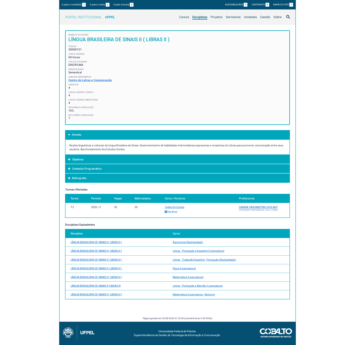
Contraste (260, 4)
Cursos (184, 17)
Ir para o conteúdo (73, 4)
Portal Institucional (90, 17)
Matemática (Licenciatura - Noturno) (194, 294)
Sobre (277, 17)
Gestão (265, 17)
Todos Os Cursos (174, 207)
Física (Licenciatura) (184, 268)
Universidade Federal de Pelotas (177, 331)
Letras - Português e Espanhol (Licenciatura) (198, 250)
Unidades (250, 17)
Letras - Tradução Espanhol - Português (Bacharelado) (204, 259)
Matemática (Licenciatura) (188, 277)
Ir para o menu (99, 4)
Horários (172, 211)
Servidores (233, 17)
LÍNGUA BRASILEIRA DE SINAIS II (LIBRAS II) (96, 285)
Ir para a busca (123, 4)
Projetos (217, 17)
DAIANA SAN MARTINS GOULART (258, 207)
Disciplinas (199, 17)
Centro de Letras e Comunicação (90, 80)
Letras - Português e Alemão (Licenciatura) (198, 285)
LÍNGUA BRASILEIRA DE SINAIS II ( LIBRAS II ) (96, 242)
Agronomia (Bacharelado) (188, 242)
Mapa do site (282, 4)
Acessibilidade (235, 4)
